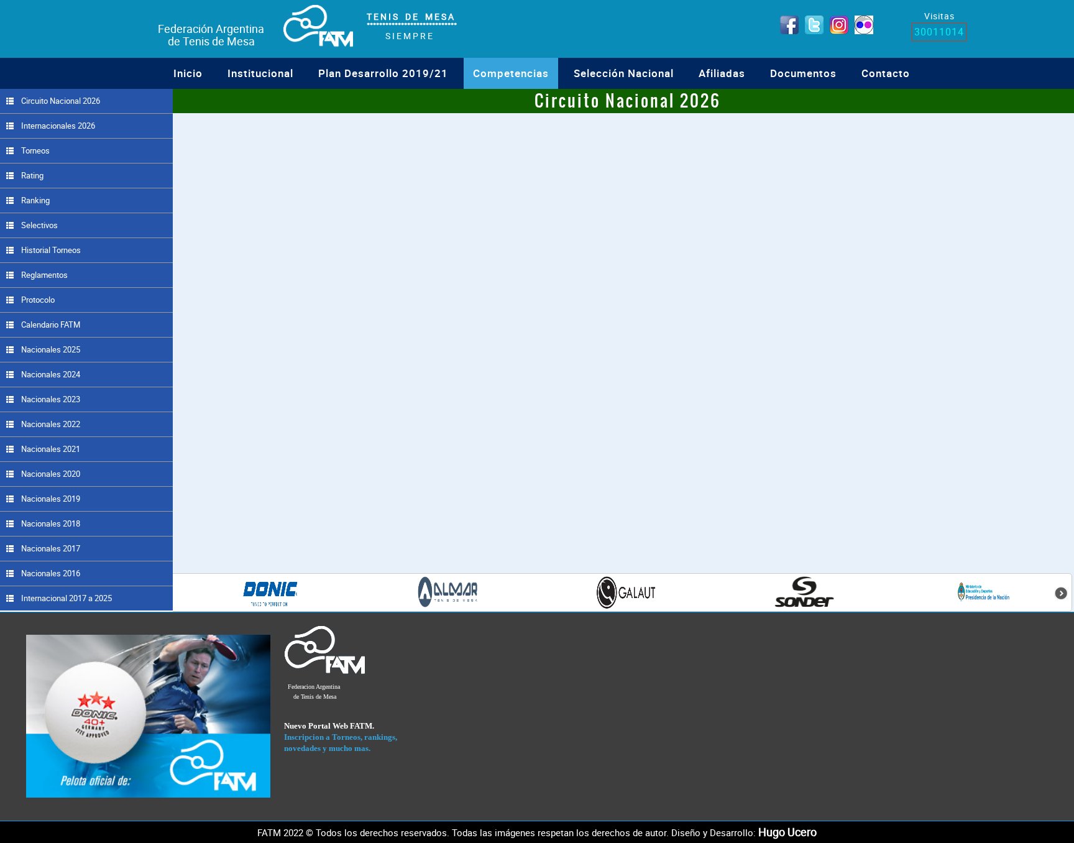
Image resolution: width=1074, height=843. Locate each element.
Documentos (803, 73)
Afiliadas (722, 73)
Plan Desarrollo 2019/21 (383, 73)
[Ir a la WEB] (148, 716)
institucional (260, 73)
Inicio (188, 73)
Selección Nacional (624, 73)
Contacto (885, 73)
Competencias (511, 73)
